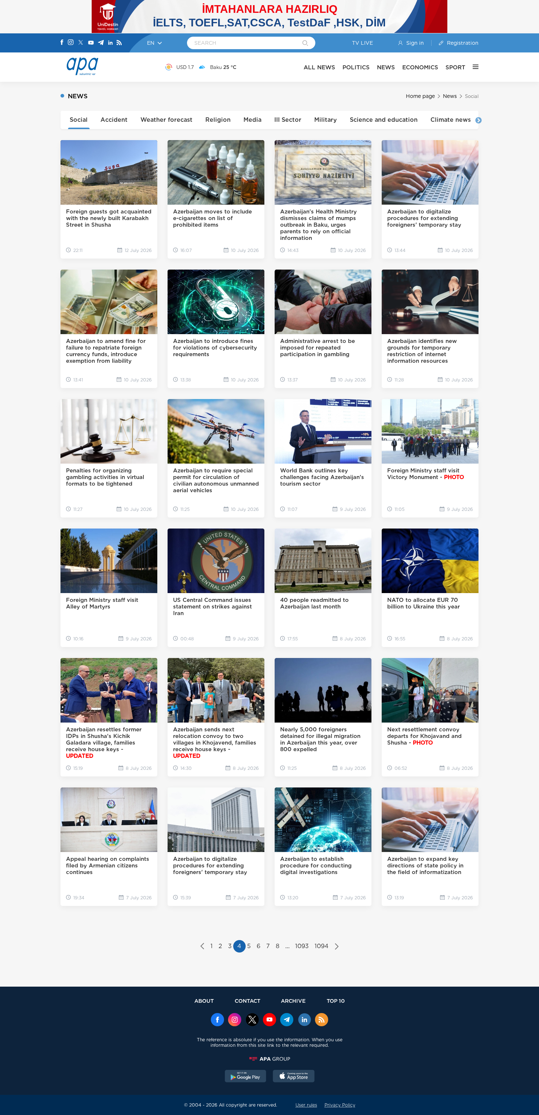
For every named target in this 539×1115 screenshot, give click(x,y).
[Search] (305, 43)
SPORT (455, 67)
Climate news (450, 119)
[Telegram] (101, 43)
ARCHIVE (293, 1001)
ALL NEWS (319, 67)
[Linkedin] (110, 43)
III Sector (287, 119)
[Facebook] (61, 43)
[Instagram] (71, 43)
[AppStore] (294, 1077)
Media (252, 119)
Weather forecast (166, 119)
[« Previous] (202, 947)
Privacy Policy (339, 1105)
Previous (60, 120)
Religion (218, 119)
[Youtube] (91, 43)
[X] (81, 43)
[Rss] (119, 43)
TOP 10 (336, 1001)
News (450, 96)
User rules (306, 1105)
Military (325, 119)
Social (79, 119)
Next (478, 120)
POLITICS (356, 67)
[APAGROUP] (269, 1059)
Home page (420, 96)
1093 (302, 946)
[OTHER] (471, 67)
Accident (114, 119)
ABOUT (204, 1001)
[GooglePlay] (246, 1077)
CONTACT (247, 1001)
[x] (252, 1020)
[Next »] (336, 947)
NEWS (386, 67)
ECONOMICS (420, 67)
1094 (322, 946)
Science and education (384, 119)
